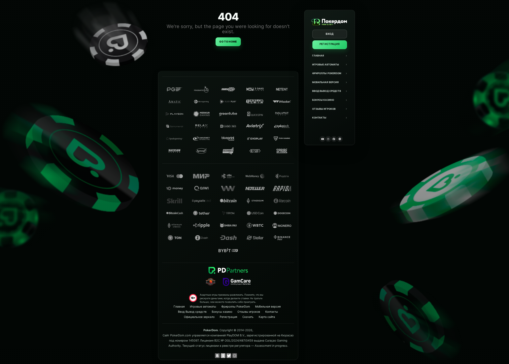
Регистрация (330, 44)
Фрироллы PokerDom (326, 73)
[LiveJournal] (240, 355)
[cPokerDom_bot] (340, 139)
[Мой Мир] (234, 355)
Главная (318, 55)
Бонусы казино (323, 99)
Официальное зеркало (199, 316)
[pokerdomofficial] (334, 139)
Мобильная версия (325, 82)
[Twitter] (228, 355)
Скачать (248, 316)
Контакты (319, 117)
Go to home (228, 41)
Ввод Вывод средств (326, 90)
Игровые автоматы (325, 64)
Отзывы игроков (324, 108)
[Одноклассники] (223, 355)
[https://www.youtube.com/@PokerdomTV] (322, 139)
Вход (329, 33)
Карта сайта (267, 316)
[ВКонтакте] (217, 355)
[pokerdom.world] (328, 139)
